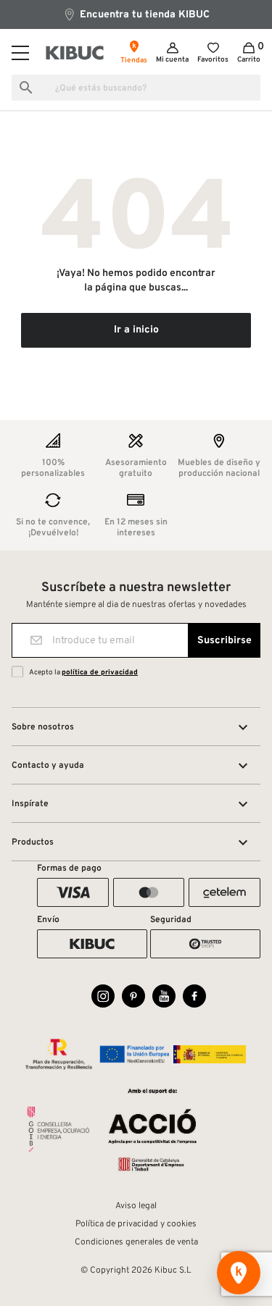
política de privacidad (100, 672)
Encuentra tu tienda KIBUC (143, 15)
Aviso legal (136, 1206)
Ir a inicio (136, 330)
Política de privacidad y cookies (136, 1224)
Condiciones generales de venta (136, 1242)
